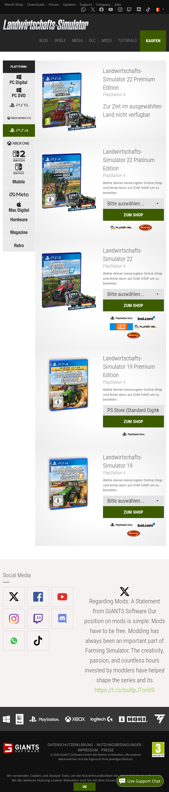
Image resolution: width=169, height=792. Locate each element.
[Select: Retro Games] (19, 245)
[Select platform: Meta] (19, 194)
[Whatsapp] (83, 9)
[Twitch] (129, 9)
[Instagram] (120, 9)
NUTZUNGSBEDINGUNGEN (119, 744)
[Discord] (139, 9)
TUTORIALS (127, 40)
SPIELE (60, 40)
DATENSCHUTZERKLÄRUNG (70, 744)
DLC (92, 40)
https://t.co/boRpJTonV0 (124, 690)
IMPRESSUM (88, 750)
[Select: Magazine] (19, 232)
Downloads (35, 4)
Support (86, 4)
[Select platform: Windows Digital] (19, 79)
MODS (107, 40)
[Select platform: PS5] (19, 105)
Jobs (118, 4)
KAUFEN (153, 40)
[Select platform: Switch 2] (19, 156)
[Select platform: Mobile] (19, 181)
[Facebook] (102, 9)
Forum (54, 4)
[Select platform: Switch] (19, 168)
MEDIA (77, 40)
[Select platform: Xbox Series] (19, 117)
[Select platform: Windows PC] (19, 92)
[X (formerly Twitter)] (93, 9)
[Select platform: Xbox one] (19, 143)
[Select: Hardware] (19, 220)
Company (103, 4)
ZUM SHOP (133, 214)
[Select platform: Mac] (19, 207)
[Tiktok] (148, 9)
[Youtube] (111, 9)
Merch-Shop (14, 4)
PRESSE (107, 750)
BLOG (43, 40)
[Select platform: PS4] (19, 130)
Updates (69, 4)
